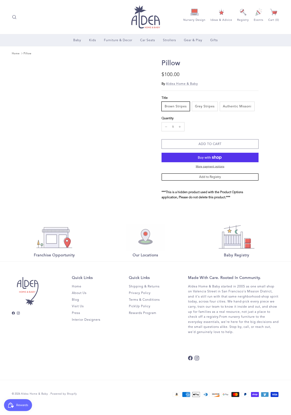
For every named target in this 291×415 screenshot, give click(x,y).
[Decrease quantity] (165, 126)
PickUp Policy (139, 306)
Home (16, 53)
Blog (75, 300)
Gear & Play (193, 40)
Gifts (214, 40)
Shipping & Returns (144, 286)
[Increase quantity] (180, 126)
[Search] (14, 17)
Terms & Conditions (144, 300)
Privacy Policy (140, 293)
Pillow (27, 53)
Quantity (168, 118)
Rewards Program (142, 313)
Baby (77, 40)
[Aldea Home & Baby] (145, 17)
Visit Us (78, 306)
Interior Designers (86, 320)
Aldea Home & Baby (182, 84)
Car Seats (147, 40)
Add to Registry (210, 177)
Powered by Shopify (63, 393)
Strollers (169, 40)
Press (76, 313)
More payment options (210, 166)
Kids (92, 40)
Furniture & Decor (118, 40)
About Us (79, 293)
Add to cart (210, 144)
